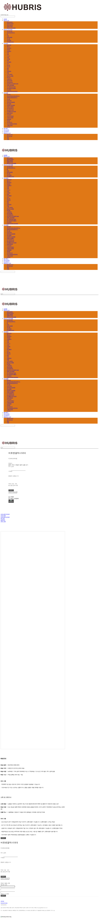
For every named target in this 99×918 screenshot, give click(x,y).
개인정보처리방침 (4, 903)
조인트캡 (9, 40)
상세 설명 (3, 515)
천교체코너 (6, 131)
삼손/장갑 (9, 100)
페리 (8, 68)
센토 (8, 54)
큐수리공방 (6, 130)
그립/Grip (9, 79)
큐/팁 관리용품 (10, 85)
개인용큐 (6, 43)
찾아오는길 (9, 136)
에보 (8, 60)
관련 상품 (3, 521)
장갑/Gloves (10, 82)
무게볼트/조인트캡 (11, 111)
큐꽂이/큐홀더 (10, 107)
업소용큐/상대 (10, 110)
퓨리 (8, 69)
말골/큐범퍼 (10, 113)
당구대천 (9, 114)
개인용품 (6, 93)
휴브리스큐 (6, 20)
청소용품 (9, 103)
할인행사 (6, 128)
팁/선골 (8, 94)
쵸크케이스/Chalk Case (12, 83)
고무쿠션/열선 (10, 116)
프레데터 (9, 71)
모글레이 (9, 51)
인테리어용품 (10, 117)
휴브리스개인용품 (11, 28)
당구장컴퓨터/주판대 (12, 124)
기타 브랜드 (10, 74)
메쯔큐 (8, 49)
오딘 (8, 63)
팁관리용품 (9, 37)
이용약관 (2, 901)
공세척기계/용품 (11, 105)
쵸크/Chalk (9, 80)
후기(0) (3, 518)
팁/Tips (8, 77)
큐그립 (8, 39)
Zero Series (10, 22)
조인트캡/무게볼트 (11, 88)
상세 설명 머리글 (5, 514)
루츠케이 (9, 48)
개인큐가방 (9, 31)
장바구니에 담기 (5, 878)
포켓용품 (9, 119)
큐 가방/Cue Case (11, 86)
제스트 (8, 65)
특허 (8, 137)
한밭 (8, 73)
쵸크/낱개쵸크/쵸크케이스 (13, 96)
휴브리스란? (10, 134)
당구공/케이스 (10, 108)
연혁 (8, 139)
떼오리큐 (9, 45)
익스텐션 (9, 90)
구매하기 (3, 838)
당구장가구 (9, 122)
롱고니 (8, 46)
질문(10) (3, 520)
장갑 (8, 35)
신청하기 (3, 895)
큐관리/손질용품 (11, 102)
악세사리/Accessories (12, 91)
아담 (8, 57)
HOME (5, 19)
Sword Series (10, 23)
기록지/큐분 (10, 125)
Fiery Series (10, 25)
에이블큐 (9, 62)
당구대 (8, 127)
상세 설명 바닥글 (5, 517)
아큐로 (8, 59)
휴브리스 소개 (7, 133)
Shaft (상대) (10, 26)
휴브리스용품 (10, 76)
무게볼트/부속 (10, 42)
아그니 (8, 56)
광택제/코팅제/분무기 (12, 97)
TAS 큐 (8, 66)
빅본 (8, 52)
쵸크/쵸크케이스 (11, 32)
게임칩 (8, 120)
